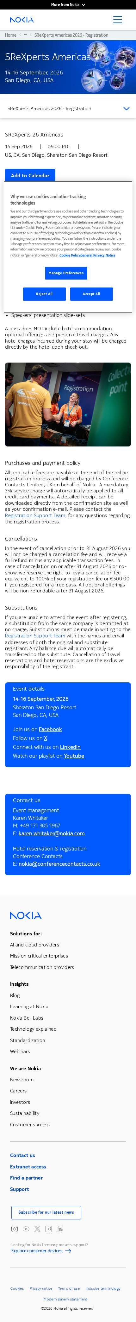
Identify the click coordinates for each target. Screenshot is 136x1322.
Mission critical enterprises (39, 956)
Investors (20, 1102)
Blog (15, 995)
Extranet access (28, 1166)
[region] (68, 247)
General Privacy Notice (97, 255)
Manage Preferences (66, 273)
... (25, 34)
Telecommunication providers (42, 967)
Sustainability (24, 1113)
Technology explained (33, 1029)
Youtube (74, 756)
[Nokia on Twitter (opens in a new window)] (37, 1229)
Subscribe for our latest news (46, 1212)
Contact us (22, 1155)
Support (19, 1189)
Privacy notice (41, 1288)
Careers (18, 1091)
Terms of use (69, 1288)
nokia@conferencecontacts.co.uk (59, 864)
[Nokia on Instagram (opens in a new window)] (14, 1229)
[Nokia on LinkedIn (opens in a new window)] (60, 1229)
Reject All (44, 294)
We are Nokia (25, 1068)
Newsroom (22, 1080)
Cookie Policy (69, 255)
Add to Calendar (30, 175)
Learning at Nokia (29, 1006)
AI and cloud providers (34, 945)
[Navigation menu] (119, 21)
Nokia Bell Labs (26, 1018)
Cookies (17, 1288)
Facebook (50, 730)
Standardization (27, 1040)
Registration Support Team (35, 515)
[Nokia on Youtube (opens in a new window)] (26, 1229)
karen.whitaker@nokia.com (52, 834)
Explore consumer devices (37, 1251)
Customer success (30, 1125)
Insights (19, 984)
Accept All (91, 294)
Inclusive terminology (103, 1288)
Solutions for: (26, 933)
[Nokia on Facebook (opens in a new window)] (49, 1229)
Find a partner (26, 1177)
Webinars (20, 1051)
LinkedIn (70, 747)
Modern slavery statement (65, 1299)
